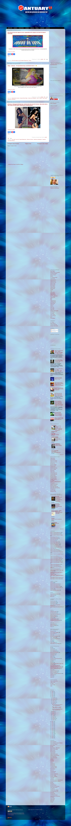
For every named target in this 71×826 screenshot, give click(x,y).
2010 (52, 736)
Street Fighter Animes (53, 787)
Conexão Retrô (52, 466)
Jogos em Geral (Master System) (55, 558)
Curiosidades (52, 654)
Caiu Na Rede (52, 653)
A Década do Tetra (53, 611)
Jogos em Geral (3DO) (54, 549)
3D (51, 647)
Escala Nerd (52, 470)
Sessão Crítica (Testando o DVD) (55, 587)
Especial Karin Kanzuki (16, 98)
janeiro (53, 719)
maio (53, 714)
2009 (52, 737)
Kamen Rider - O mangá (55, 434)
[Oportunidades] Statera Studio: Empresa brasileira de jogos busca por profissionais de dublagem (59, 384)
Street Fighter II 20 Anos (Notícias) (56, 577)
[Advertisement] (28, 155)
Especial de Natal (53, 616)
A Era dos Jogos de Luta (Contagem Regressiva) (20, 60)
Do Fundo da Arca (53, 612)
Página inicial (28, 143)
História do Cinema (30, 139)
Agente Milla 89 (52, 323)
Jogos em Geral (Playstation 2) (55, 564)
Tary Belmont (52, 788)
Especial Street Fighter (24, 98)
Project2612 (52, 777)
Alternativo (52, 631)
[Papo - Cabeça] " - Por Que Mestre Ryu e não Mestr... (56, 707)
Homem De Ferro (53, 282)
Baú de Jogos (52, 745)
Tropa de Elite (52, 297)
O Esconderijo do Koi (55, 496)
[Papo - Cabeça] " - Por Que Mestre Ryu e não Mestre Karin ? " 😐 (22, 65)
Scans (51, 626)
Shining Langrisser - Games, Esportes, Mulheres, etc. (56, 511)
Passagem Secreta (53, 479)
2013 (52, 732)
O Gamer (53, 518)
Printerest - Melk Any (53, 776)
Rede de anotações (53, 625)
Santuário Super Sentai (54, 325)
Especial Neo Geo (53, 539)
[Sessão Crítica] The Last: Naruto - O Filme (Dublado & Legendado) (59, 389)
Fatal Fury (52, 304)
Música (51, 596)
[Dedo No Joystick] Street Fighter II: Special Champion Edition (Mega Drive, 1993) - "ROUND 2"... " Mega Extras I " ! (59, 352)
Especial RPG (52, 633)
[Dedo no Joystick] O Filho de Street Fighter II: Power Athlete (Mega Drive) (59, 418)
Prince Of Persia (53, 315)
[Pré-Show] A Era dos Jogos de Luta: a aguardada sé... (57, 705)
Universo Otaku (52, 490)
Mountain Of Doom (53, 476)
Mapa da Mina (52, 624)
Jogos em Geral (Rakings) (54, 565)
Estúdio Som (52, 595)
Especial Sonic (52, 540)
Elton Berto (52, 760)
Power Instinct (52, 314)
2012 (52, 733)
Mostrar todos (61, 454)
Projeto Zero (52, 574)
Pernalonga (52, 313)
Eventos (51, 617)
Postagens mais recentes (13, 143)
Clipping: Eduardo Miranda (54, 755)
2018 (52, 725)
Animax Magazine (53, 741)
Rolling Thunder (53, 294)
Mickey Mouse (52, 293)
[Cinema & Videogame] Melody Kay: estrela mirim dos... (57, 709)
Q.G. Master (52, 480)
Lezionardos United (53, 767)
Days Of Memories (53, 756)
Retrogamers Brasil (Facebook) (55, 481)
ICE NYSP (52, 761)
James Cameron (53, 279)
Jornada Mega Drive (53, 474)
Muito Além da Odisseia (54, 636)
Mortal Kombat (52, 284)
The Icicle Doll (52, 793)
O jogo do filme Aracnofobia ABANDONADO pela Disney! (58, 506)
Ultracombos (52, 799)
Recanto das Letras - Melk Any (55, 781)
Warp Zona (52, 800)
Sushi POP (53, 433)
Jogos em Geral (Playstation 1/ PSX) (56, 562)
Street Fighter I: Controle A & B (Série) (56, 575)
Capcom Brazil (52, 752)
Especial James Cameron (54, 585)
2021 (52, 721)
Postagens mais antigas (42, 143)
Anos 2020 (14, 139)
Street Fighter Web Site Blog (55, 487)
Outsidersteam (52, 772)
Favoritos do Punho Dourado (55, 620)
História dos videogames (32, 98)
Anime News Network (53, 744)
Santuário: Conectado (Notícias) (55, 673)
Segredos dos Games (54, 484)
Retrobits (51, 782)
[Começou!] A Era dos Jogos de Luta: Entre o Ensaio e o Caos (58, 378)
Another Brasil (52, 459)
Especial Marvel (53, 603)
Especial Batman (53, 602)
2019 (52, 724)
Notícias (51, 662)
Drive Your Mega (53, 469)
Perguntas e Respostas (11, 99)
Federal (51, 305)
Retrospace (52, 783)
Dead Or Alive (52, 288)
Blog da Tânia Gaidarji (54, 749)
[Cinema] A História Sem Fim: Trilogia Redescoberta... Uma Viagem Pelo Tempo (59, 370)
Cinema (51, 582)
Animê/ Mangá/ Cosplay (54, 632)
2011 (52, 735)
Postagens (53, 329)
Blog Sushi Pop (52, 751)
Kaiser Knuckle (52, 283)
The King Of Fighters (53, 273)
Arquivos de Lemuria (53, 460)
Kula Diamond (52, 765)
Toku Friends (52, 798)
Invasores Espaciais (53, 324)
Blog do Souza (52, 750)
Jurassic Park (52, 278)
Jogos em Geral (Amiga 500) (55, 550)
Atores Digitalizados (53, 651)
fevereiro (53, 718)
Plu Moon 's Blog (53, 775)
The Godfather (52, 318)
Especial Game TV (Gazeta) (55, 272)
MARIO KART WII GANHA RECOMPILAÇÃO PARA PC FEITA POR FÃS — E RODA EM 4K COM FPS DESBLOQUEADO (56, 429)
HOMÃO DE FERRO (54, 437)
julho (53, 711)
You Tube (51, 683)
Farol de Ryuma (54, 522)
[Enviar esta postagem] (46, 59)
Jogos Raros (52, 548)
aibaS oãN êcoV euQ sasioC (55, 643)
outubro (53, 700)
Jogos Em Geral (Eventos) (54, 545)
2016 (52, 728)
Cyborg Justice (52, 287)
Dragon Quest (52, 303)
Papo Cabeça (45, 98)
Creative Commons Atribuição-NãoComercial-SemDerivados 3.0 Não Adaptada (16, 814)
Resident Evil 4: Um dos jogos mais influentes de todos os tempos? (58, 439)
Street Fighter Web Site (54, 486)
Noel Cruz (52, 770)
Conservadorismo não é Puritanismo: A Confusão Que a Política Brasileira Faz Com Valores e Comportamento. (58, 499)
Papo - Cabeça (39, 98)
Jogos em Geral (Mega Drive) (55, 559)
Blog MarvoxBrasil (53, 464)
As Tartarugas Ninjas (53, 277)
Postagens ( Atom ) (13, 145)
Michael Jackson (53, 274)
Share (9, 93)
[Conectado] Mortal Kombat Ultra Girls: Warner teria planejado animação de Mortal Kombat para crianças (58, 414)
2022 (52, 696)
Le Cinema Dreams (53, 766)
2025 (52, 692)
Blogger (41, 809)
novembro (54, 699)
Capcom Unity (52, 684)
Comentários (54, 331)
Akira (51, 298)
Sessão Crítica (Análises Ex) (55, 586)
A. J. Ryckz (52, 322)
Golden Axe (52, 309)
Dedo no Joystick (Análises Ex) (55, 532)
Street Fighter (52, 271)
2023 (52, 695)
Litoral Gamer (53, 425)
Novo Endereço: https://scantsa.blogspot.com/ (55, 452)
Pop (51, 641)
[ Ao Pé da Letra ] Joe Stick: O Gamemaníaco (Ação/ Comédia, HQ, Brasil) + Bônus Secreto (58, 394)
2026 (52, 691)
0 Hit (44, 59)
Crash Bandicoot (53, 302)
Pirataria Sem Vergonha (54, 638)
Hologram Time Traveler (54, 310)
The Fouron (52, 792)
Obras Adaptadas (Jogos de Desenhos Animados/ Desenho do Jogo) (56, 668)
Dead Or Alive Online (53, 757)
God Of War (52, 308)
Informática (52, 659)
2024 (52, 694)
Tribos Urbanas (53, 642)
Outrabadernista (53, 771)
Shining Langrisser (53, 485)
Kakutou (51, 762)
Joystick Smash (52, 475)
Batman (51, 276)
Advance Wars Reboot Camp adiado (58, 513)
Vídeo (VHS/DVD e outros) (54, 590)
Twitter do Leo (52, 682)
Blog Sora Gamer (53, 465)
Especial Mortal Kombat (54, 538)
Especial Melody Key (22, 139)
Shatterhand (52, 674)
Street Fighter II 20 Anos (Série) (55, 578)
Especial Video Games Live (55, 543)
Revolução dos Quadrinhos (54, 786)
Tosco (51, 677)
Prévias (30, 60)
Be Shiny (51, 746)
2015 (52, 729)
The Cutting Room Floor (54, 791)
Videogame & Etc (53, 491)
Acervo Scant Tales (54, 450)
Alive (51, 299)
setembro (54, 702)
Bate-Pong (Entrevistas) (54, 652)
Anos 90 (17, 139)
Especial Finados (53, 615)
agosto (53, 703)
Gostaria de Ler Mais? (11, 51)
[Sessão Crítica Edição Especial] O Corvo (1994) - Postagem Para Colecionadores (59, 361)
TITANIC (51, 289)
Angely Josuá (52, 458)
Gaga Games (52, 471)
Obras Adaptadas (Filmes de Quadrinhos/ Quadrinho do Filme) (56, 666)
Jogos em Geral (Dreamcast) (55, 557)
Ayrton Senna (52, 292)
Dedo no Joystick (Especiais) (55, 533)
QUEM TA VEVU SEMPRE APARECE (58, 445)
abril (53, 715)
